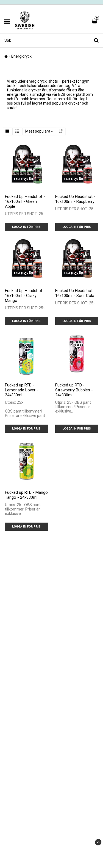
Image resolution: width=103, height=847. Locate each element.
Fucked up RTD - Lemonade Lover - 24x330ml (21, 390)
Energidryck (21, 56)
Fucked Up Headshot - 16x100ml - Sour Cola (75, 293)
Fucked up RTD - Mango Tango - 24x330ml (26, 495)
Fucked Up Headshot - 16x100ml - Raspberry (75, 199)
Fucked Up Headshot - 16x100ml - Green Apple (25, 201)
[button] (95, 21)
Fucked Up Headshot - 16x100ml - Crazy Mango (25, 295)
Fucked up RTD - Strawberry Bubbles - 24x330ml (74, 390)
